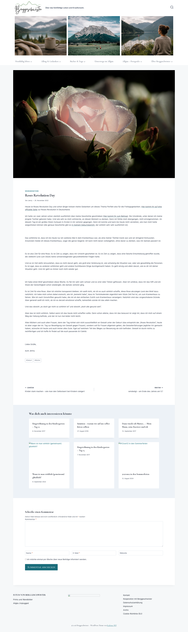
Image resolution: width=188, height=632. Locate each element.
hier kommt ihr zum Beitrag (115, 216)
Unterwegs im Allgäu (104, 61)
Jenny (30, 200)
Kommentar (31, 519)
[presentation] (49, 455)
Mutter (37, 360)
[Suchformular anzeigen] (172, 7)
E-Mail (76, 553)
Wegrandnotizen (32, 191)
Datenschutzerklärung (132, 603)
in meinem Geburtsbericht (83, 225)
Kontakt (126, 595)
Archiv (126, 610)
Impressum (128, 606)
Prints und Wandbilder (23, 599)
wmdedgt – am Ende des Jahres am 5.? (145, 390)
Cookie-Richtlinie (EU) (132, 614)
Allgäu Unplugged (21, 603)
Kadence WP (112, 625)
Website (123, 553)
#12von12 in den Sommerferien (135, 474)
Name (29, 553)
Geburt (29, 360)
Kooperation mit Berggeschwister (137, 599)
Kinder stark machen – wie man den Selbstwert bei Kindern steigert (55, 390)
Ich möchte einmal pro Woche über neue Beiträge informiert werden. (56, 559)
